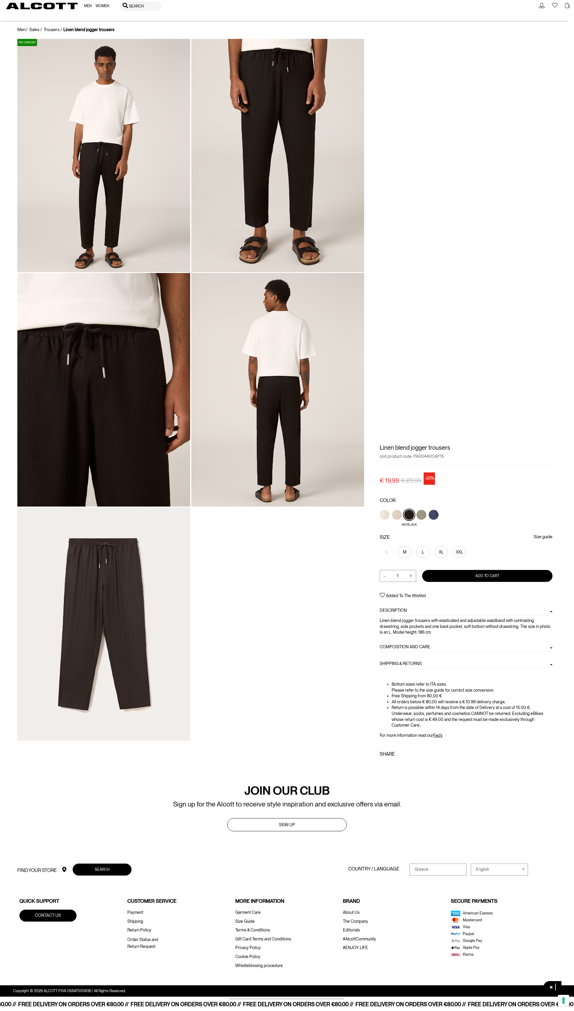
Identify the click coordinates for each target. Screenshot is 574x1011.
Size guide (542, 536)
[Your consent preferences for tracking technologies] (563, 1000)
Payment (135, 912)
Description (393, 610)
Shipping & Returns (401, 663)
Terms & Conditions (252, 930)
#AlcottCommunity (359, 939)
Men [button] (87, 6)
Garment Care (248, 912)
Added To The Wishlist (405, 595)
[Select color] (385, 524)
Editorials (351, 930)
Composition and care (405, 646)
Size (385, 537)
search (101, 869)
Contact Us (48, 915)
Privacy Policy (248, 947)
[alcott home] (42, 6)
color (388, 500)
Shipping (135, 921)
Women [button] (102, 6)
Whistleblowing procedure (259, 965)
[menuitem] (88, 6)
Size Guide (245, 921)
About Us (351, 912)
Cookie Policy (247, 956)
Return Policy (139, 930)
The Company (355, 921)
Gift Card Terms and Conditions (263, 939)
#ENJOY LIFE (355, 947)
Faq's (437, 735)
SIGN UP (287, 824)
